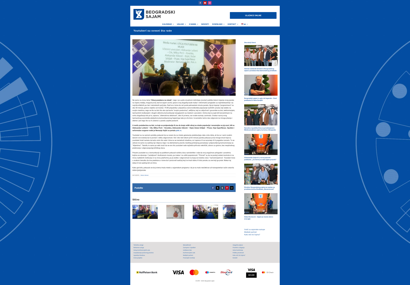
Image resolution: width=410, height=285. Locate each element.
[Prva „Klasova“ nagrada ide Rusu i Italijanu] (175, 212)
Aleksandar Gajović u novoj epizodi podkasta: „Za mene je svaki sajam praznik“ (260, 158)
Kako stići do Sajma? (252, 235)
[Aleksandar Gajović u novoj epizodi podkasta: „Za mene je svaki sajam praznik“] (261, 144)
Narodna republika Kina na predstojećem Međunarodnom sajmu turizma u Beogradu (260, 129)
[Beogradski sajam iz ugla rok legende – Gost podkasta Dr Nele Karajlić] (261, 85)
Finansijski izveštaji (189, 258)
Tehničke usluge (138, 245)
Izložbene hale (187, 250)
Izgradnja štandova (139, 255)
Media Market (145, 175)
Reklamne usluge (138, 247)
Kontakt (235, 258)
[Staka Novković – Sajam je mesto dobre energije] (261, 203)
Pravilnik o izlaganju (239, 247)
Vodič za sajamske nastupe (254, 229)
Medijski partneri (250, 232)
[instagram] (210, 3)
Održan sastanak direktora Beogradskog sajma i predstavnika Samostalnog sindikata (260, 70)
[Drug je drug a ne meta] (145, 212)
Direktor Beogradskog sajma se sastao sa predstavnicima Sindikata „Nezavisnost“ (259, 188)
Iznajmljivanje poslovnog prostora (143, 252)
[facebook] (200, 3)
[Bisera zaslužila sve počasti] (205, 212)
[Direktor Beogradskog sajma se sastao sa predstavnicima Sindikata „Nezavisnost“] (261, 174)
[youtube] (205, 3)
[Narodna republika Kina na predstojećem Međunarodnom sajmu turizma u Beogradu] (261, 114)
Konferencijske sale (189, 252)
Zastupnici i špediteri (189, 247)
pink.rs (178, 130)
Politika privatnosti (238, 252)
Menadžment (187, 245)
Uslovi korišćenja (238, 250)
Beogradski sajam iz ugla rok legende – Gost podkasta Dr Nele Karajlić (260, 99)
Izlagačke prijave (238, 245)
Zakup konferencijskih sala (141, 250)
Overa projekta (137, 258)
